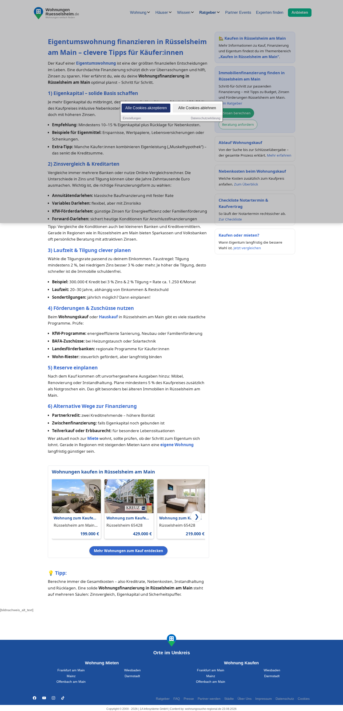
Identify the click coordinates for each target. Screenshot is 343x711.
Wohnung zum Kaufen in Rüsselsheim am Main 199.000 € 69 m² (75, 518)
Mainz (71, 676)
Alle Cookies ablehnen (197, 108)
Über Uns (245, 698)
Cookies (304, 698)
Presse (189, 698)
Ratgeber (163, 698)
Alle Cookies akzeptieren (146, 108)
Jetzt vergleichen (247, 247)
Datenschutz (285, 698)
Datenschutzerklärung (205, 118)
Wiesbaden (132, 670)
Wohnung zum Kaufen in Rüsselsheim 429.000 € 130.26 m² (127, 518)
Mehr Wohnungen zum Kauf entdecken (128, 550)
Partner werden (209, 698)
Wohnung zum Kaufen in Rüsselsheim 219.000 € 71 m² (180, 518)
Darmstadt (132, 676)
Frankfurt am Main (71, 670)
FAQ (176, 698)
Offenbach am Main (71, 681)
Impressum (263, 698)
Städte (229, 698)
